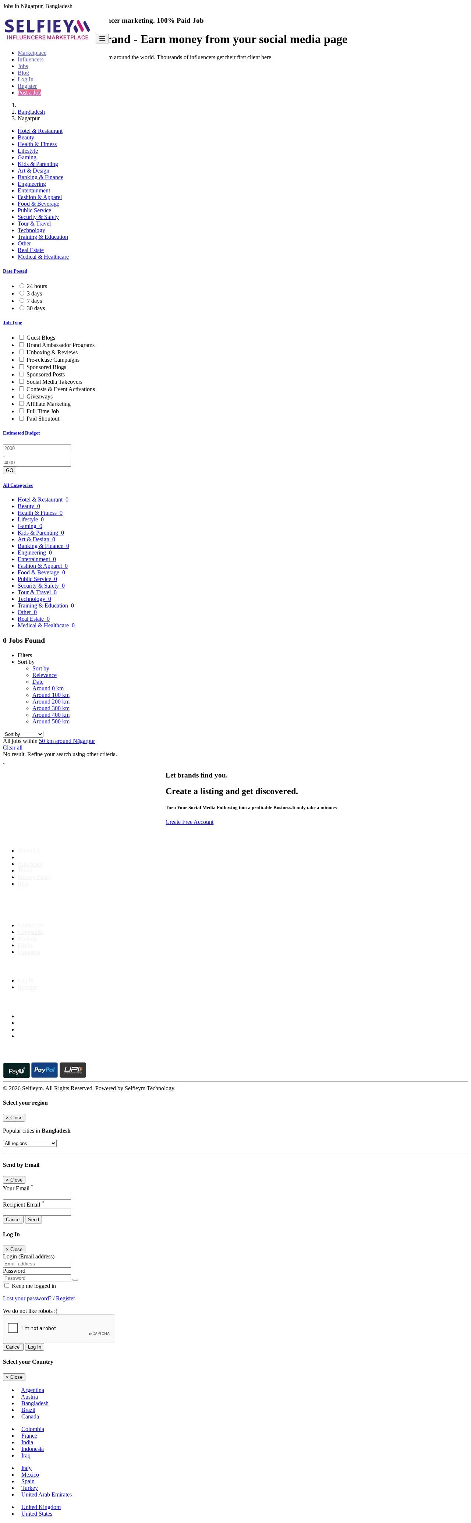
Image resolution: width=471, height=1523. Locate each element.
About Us (29, 850)
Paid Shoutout (42, 418)
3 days (34, 293)
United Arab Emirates (46, 1494)
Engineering (32, 184)
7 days (34, 301)
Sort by (40, 668)
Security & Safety (38, 217)
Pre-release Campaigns (52, 360)
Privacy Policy (35, 877)
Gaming (27, 157)
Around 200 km (51, 701)
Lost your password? (28, 1298)
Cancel (13, 1219)
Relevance (44, 675)
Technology (31, 230)
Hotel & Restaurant (40, 131)
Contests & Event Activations (60, 389)
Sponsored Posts (45, 374)
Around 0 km (48, 688)
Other (24, 243)
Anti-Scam (30, 864)
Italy (26, 1468)
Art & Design (33, 170)
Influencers (30, 59)
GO (9, 470)
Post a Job (29, 92)
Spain (28, 1481)
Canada (30, 1416)
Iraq (26, 1455)
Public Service (34, 210)
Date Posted (15, 271)
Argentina (32, 1390)
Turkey (29, 1488)
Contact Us (31, 925)
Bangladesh (31, 112)
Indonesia (32, 1449)
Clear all (12, 747)
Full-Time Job (42, 411)
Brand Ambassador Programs (60, 345)
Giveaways (39, 396)
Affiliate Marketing (48, 404)
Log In (25, 79)
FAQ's (25, 945)
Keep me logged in (33, 1286)
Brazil (28, 1410)
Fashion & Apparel (40, 197)
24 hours (37, 286)
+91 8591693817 (59, 913)
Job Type (12, 322)
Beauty (26, 137)
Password (14, 1271)
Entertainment (34, 190)
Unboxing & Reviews (52, 352)
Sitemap (27, 938)
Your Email (18, 1188)
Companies (31, 932)
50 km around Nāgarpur (67, 741)
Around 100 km (51, 695)
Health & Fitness (37, 144)
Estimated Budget (21, 433)
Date (37, 682)
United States (36, 1513)
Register (27, 86)
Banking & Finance (40, 177)
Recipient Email (23, 1204)
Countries (29, 952)
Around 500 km (51, 721)
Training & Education (43, 237)
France (29, 1435)
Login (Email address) (28, 1256)
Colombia (32, 1429)
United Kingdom (41, 1507)
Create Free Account (189, 822)
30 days (36, 308)
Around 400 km (51, 715)
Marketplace (32, 53)
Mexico (30, 1474)
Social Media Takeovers (54, 382)
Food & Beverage (38, 204)
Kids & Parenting (38, 164)
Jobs (23, 66)
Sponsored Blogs (46, 367)
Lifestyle (28, 151)
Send (33, 1219)
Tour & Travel (34, 223)
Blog (23, 73)
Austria (29, 1396)
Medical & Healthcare (43, 257)
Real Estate (31, 250)
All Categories (18, 485)
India (27, 1442)
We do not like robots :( (30, 1311)
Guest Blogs (40, 337)
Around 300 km (51, 708)
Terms (25, 870)
